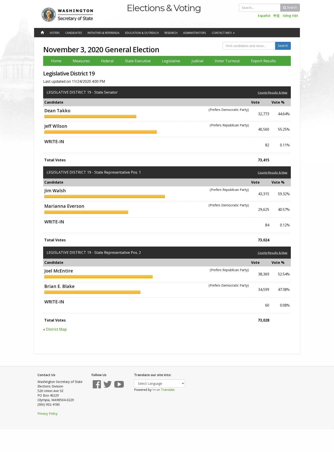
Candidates (73, 33)
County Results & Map (272, 92)
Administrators (194, 33)
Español (264, 15)
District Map (56, 329)
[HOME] (42, 33)
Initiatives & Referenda (103, 33)
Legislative (171, 60)
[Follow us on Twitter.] (107, 386)
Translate (168, 389)
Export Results (263, 60)
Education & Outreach (142, 33)
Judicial (197, 60)
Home (56, 60)
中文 (276, 15)
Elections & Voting (164, 7)
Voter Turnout (227, 60)
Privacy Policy (47, 413)
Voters (55, 33)
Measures (81, 60)
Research (171, 33)
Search (291, 7)
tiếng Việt (290, 15)
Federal (107, 60)
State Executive (138, 60)
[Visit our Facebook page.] (97, 386)
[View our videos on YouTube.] (119, 386)
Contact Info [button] (222, 33)
